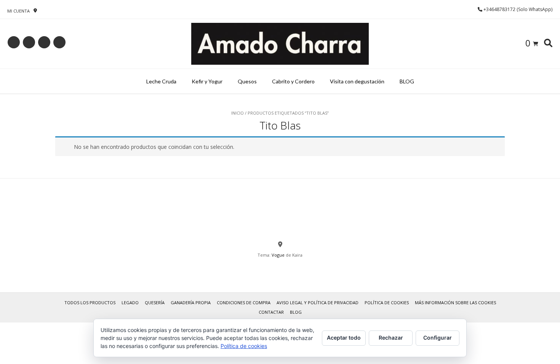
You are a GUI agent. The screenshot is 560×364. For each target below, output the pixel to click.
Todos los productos (89, 302)
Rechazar (391, 337)
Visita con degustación (357, 81)
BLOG (407, 81)
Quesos (247, 81)
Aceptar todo (344, 337)
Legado (130, 302)
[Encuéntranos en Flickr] (59, 42)
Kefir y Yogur (207, 81)
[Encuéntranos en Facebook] (29, 42)
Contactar (271, 312)
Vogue (278, 255)
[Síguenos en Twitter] (44, 42)
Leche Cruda (161, 81)
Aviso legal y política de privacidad (317, 302)
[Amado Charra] (280, 44)
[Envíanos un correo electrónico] (14, 42)
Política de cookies (387, 302)
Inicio (237, 113)
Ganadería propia (191, 302)
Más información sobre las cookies (455, 302)
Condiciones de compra (243, 302)
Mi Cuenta (18, 11)
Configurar (437, 337)
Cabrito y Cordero (293, 81)
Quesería (155, 302)
